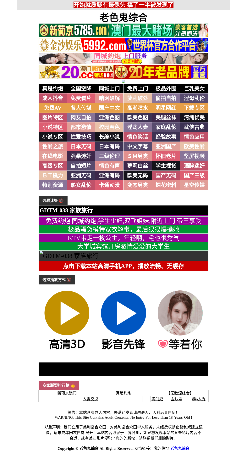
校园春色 (109, 127)
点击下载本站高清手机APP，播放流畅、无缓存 (123, 266)
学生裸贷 (166, 166)
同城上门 (109, 89)
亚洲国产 (166, 146)
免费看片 (81, 98)
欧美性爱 (194, 146)
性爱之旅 (52, 146)
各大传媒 (81, 108)
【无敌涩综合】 (180, 393)
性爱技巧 (81, 137)
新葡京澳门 (67, 393)
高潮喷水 (137, 108)
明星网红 (166, 108)
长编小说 (109, 137)
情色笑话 (137, 137)
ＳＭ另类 (137, 156)
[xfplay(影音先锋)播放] (123, 349)
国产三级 (194, 175)
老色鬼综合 (123, 17)
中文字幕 (137, 146)
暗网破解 (109, 98)
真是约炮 (52, 89)
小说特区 (52, 127)
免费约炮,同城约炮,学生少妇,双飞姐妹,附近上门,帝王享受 (123, 220)
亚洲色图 (109, 118)
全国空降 (81, 89)
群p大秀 (199, 399)
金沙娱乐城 (180, 399)
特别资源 (52, 185)
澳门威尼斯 (161, 399)
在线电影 (52, 156)
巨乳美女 (194, 89)
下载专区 (194, 108)
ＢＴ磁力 (52, 175)
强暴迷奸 (81, 156)
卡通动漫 (109, 185)
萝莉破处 (137, 98)
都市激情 (81, 127)
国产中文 (109, 108)
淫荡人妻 (137, 127)
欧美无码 (137, 175)
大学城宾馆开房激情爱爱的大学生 (123, 246)
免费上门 (137, 89)
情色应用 (194, 137)
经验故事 (166, 137)
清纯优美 (194, 118)
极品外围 (166, 89)
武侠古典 (194, 127)
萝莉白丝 (137, 166)
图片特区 (52, 118)
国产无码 (166, 175)
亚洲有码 (109, 175)
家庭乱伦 (166, 127)
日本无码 (81, 146)
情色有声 (109, 166)
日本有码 (109, 146)
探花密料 (166, 185)
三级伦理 (109, 156)
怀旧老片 (166, 156)
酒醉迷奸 (194, 166)
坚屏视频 (194, 156)
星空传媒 (194, 185)
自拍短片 (81, 166)
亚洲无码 (81, 175)
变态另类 (137, 185)
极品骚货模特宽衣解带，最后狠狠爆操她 (123, 229)
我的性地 (161, 448)
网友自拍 (81, 118)
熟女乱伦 (81, 185)
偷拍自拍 (166, 98)
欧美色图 (137, 118)
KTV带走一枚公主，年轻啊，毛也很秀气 (123, 237)
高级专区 (52, 166)
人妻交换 (90, 399)
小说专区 (52, 137)
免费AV (53, 108)
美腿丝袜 (166, 118)
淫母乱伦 (194, 98)
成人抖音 (52, 98)
